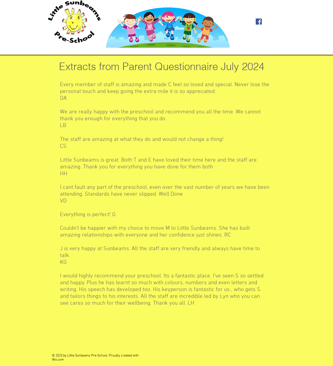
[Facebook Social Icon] (259, 21)
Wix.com (58, 360)
